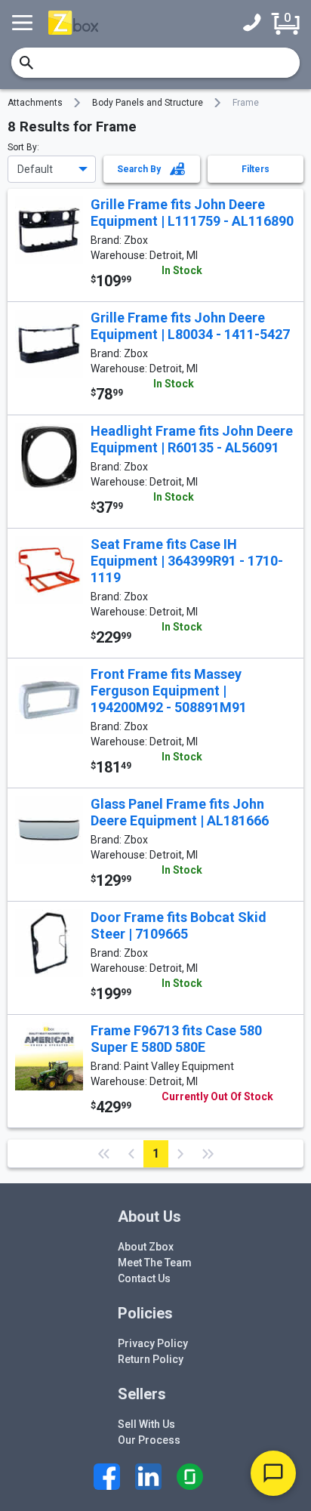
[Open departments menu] (24, 22)
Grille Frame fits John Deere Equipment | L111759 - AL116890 (192, 212)
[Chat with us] (273, 1473)
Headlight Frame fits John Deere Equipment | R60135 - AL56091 (192, 439)
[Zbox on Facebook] (107, 1476)
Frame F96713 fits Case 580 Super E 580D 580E (176, 1038)
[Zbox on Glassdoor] (190, 1476)
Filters (255, 169)
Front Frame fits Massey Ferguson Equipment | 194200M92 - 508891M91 (169, 690)
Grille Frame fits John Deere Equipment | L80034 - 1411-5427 (190, 326)
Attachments (35, 102)
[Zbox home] (73, 22)
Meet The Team (155, 1263)
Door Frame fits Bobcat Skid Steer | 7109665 (178, 925)
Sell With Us (146, 1424)
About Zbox (146, 1247)
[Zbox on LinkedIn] (148, 1476)
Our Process (149, 1440)
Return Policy (150, 1359)
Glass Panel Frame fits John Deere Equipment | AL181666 (180, 812)
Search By (143, 169)
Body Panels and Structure (147, 102)
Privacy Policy (153, 1343)
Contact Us (144, 1278)
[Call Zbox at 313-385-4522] (256, 22)
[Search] (26, 63)
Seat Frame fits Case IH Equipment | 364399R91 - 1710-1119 (187, 560)
